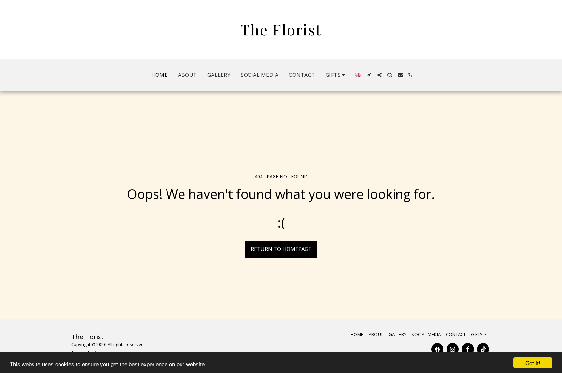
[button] (336, 75)
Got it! (532, 363)
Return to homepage (281, 249)
